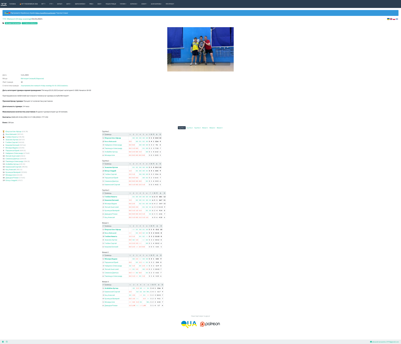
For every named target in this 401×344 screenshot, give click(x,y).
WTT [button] (43, 4)
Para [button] (91, 4)
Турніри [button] (122, 4)
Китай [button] (59, 4)
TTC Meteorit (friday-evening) (17, 19)
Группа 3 (197, 128)
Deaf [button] (99, 4)
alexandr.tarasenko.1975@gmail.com (385, 342)
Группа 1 (182, 128)
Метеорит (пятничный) (13, 23)
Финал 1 (205, 128)
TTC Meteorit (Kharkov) (29, 23)
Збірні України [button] (80, 4)
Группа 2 (190, 128)
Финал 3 (219, 128)
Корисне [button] (133, 4)
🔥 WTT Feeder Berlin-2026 (29, 4)
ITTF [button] (50, 4)
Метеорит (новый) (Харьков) (32, 78)
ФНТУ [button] (68, 4)
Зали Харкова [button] (156, 4)
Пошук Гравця (111, 4)
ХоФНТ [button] (143, 4)
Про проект (170, 4)
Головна (12, 4)
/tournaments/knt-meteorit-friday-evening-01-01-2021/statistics (44, 86)
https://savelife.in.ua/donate (45, 13)
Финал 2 (212, 128)
